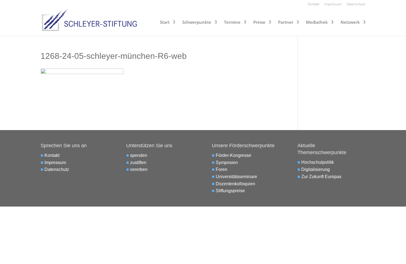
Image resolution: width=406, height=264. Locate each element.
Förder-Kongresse (233, 155)
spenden (138, 155)
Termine (232, 22)
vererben (138, 169)
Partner (285, 22)
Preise (259, 22)
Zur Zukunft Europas (321, 176)
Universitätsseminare (236, 176)
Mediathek (317, 22)
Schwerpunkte (196, 22)
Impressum (333, 4)
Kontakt (313, 4)
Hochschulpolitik (317, 162)
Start (165, 22)
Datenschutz (356, 4)
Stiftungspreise (230, 190)
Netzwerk (350, 22)
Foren (221, 169)
